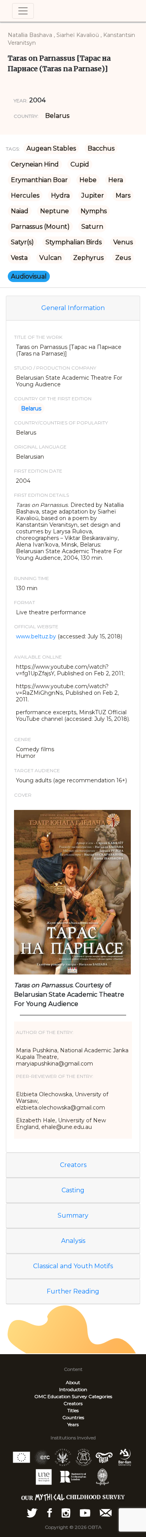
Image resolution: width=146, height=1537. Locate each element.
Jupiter (92, 195)
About (73, 1382)
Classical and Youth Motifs (73, 1266)
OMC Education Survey (60, 1396)
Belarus (57, 115)
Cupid (79, 164)
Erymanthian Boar (39, 180)
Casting (73, 1190)
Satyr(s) (22, 242)
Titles (73, 1410)
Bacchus (101, 148)
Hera (115, 180)
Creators (73, 1165)
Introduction (73, 1389)
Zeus (123, 257)
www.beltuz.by (36, 636)
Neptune (54, 211)
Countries (73, 1417)
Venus (123, 242)
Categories (100, 1396)
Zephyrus (88, 257)
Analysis (73, 1240)
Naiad (19, 211)
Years (73, 1424)
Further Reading (73, 1291)
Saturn (92, 226)
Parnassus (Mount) (40, 226)
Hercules (25, 195)
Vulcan (50, 257)
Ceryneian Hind (35, 164)
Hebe (88, 180)
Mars (123, 195)
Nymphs (94, 211)
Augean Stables (51, 148)
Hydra (60, 195)
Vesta (19, 257)
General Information (73, 308)
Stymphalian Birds (74, 242)
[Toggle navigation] (23, 11)
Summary (73, 1215)
